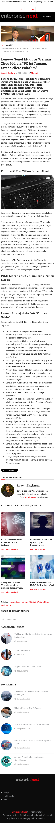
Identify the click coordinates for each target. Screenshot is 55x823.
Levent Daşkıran (8, 73)
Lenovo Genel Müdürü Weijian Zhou (32, 602)
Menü (46, 16)
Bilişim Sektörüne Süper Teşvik (27, 666)
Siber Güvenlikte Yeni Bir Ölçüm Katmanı (31, 724)
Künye (6, 792)
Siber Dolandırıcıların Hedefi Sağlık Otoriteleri (42, 584)
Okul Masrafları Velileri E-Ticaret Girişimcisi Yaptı (32, 742)
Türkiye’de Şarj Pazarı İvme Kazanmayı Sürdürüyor (31, 693)
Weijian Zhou (7, 605)
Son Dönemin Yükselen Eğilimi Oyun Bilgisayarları (41, 542)
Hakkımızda (9, 796)
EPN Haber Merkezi (9, 549)
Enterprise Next (19, 812)
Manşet (34, 73)
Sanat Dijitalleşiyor (22, 650)
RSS (5, 799)
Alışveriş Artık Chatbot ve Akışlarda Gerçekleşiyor (29, 758)
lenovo (12, 602)
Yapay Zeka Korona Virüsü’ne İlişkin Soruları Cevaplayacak (12, 585)
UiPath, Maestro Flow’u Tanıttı (27, 708)
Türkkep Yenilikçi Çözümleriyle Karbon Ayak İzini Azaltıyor (33, 635)
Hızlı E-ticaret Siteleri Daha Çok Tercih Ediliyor (11, 542)
